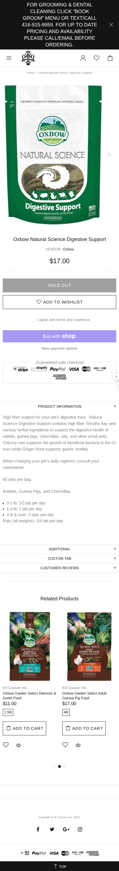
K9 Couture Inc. (28, 58)
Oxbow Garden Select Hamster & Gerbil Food (29, 695)
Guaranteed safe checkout (60, 362)
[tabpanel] (30, 687)
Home (31, 72)
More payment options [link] (59, 348)
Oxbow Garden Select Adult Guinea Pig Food (84, 695)
